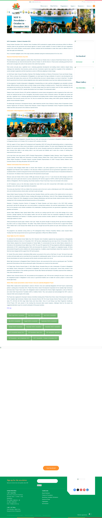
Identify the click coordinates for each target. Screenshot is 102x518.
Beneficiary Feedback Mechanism (50, 497)
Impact (72, 6)
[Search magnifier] (72, 14)
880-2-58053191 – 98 (89, 2)
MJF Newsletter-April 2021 (53, 332)
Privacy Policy (38, 515)
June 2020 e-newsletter (50, 315)
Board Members (46, 493)
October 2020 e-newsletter (15, 327)
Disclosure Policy (46, 515)
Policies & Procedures (47, 495)
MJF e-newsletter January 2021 (16, 332)
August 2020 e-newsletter (30, 321)
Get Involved (79, 62)
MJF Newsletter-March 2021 (35, 332)
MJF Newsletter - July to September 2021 (19, 338)
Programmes (64, 6)
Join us (88, 6)
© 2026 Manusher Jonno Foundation (15, 515)
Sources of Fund (46, 499)
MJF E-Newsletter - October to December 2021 (45, 338)
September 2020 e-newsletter (49, 321)
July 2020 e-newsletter (14, 321)
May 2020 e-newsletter (34, 315)
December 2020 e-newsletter (52, 327)
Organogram (45, 501)
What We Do (53, 6)
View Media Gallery (80, 88)
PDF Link (9, 308)
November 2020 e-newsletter (33, 327)
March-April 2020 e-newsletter (16, 315)
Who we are (43, 6)
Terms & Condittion (29, 515)
